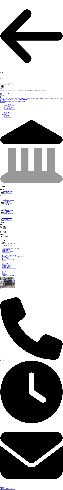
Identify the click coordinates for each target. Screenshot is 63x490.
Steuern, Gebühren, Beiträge (14, 99)
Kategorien (2, 100)
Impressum (9, 489)
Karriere (1, 489)
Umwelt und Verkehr (22, 99)
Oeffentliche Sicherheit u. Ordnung (51, 98)
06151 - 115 (2, 360)
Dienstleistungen (3, 101)
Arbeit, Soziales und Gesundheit (5, 98)
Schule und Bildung (6, 99)
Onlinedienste (2, 102)
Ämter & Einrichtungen (21, 101)
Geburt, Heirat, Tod (26, 98)
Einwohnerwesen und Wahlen (17, 98)
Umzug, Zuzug (27, 99)
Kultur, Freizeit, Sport (42, 98)
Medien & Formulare (14, 101)
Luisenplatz (4, 228)
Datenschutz (5, 489)
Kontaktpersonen (8, 101)
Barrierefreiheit (13, 489)
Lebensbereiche (2, 97)
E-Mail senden (2, 487)
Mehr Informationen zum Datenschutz (6, 93)
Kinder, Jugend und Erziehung (34, 98)
